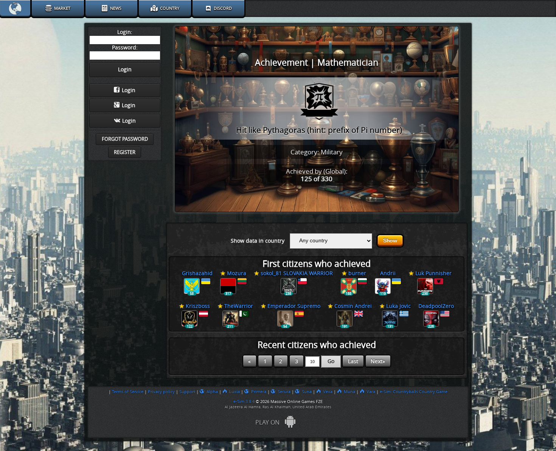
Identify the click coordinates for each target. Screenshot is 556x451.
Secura (284, 391)
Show (390, 240)
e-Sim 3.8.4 (244, 401)
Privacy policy (161, 391)
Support (187, 391)
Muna (349, 391)
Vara (371, 391)
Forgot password (125, 139)
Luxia (234, 391)
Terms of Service (127, 391)
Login (128, 90)
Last (353, 361)
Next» (378, 361)
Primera (258, 391)
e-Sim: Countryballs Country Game (413, 391)
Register (124, 152)
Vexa (327, 391)
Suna (307, 391)
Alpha (212, 391)
